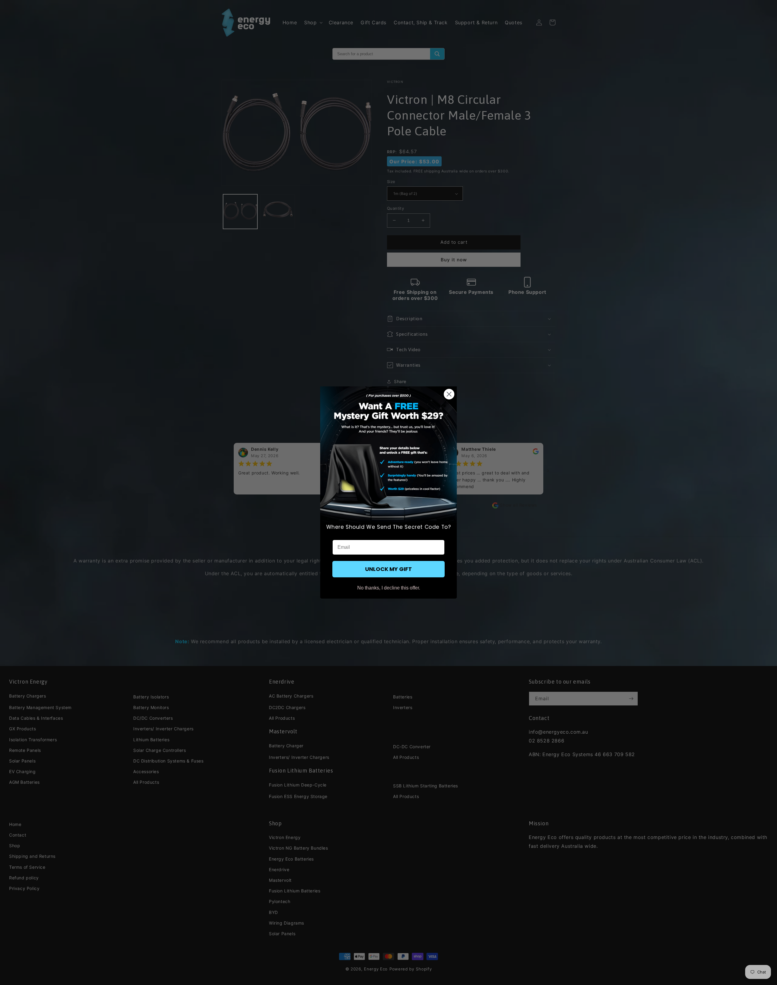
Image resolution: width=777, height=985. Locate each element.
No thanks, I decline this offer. (388, 587)
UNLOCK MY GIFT (388, 569)
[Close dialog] (449, 394)
